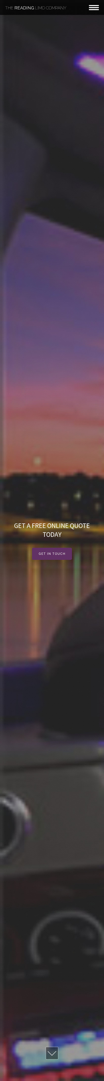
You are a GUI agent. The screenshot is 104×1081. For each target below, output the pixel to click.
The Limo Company (35, 7)
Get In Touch (52, 554)
